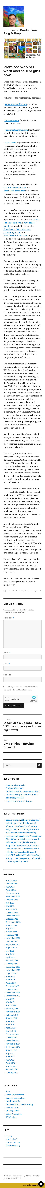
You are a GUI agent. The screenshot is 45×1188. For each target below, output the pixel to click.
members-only (13, 1107)
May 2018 (10, 1024)
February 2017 (12, 1069)
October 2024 (12, 883)
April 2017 (10, 1063)
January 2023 (12, 912)
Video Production (14, 1114)
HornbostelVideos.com (14, 191)
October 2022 (12, 919)
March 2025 (11, 880)
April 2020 (11, 983)
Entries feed (11, 1139)
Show (41, 1184)
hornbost (10, 591)
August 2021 (11, 948)
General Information (15, 1098)
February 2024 (12, 893)
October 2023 (12, 899)
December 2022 (13, 916)
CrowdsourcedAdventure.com (17, 229)
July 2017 (10, 1053)
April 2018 (10, 1028)
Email (6, 664)
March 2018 (11, 1031)
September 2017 (13, 1047)
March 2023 (11, 909)
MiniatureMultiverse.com (15, 235)
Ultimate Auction (37, 1185)
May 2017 (10, 1060)
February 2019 (12, 1008)
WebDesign (11, 1117)
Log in (9, 1136)
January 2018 (12, 1037)
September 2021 (13, 944)
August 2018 (11, 1018)
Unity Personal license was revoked (22, 791)
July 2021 (10, 951)
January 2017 (11, 1073)
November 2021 (13, 938)
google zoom (12, 820)
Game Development (15, 1095)
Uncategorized (35, 591)
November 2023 (13, 896)
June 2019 (10, 999)
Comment (8, 618)
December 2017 (13, 1040)
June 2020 (10, 976)
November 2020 (13, 970)
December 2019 (13, 992)
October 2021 (12, 941)
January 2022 (12, 935)
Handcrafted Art (13, 1101)
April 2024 (11, 890)
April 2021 (10, 957)
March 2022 (11, 932)
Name (6, 653)
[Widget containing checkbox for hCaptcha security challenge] (20, 699)
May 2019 (10, 1002)
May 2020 (10, 980)
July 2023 (10, 903)
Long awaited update (15, 785)
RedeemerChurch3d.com (16, 130)
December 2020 (13, 967)
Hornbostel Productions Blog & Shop (20, 32)
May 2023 (10, 906)
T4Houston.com (11, 120)
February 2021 (12, 960)
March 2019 (11, 1005)
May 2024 (10, 887)
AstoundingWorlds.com (16, 104)
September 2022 (13, 922)
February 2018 (12, 1034)
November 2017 (13, 1044)
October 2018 (12, 1015)
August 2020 (11, 973)
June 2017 (10, 1056)
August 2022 (11, 925)
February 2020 (12, 986)
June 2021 (10, 954)
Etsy (8, 1091)
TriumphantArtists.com (14, 187)
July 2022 (10, 928)
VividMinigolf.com (12, 232)
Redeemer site (14, 223)
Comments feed (13, 1142)
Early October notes (15, 788)
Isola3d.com (10, 143)
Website (7, 675)
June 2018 (10, 1021)
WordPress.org (13, 1146)
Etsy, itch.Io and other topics (19, 801)
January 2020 (12, 989)
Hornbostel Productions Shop (19, 1104)
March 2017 (11, 1066)
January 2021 (11, 964)
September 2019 (13, 996)
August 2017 (11, 1050)
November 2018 (13, 1012)
